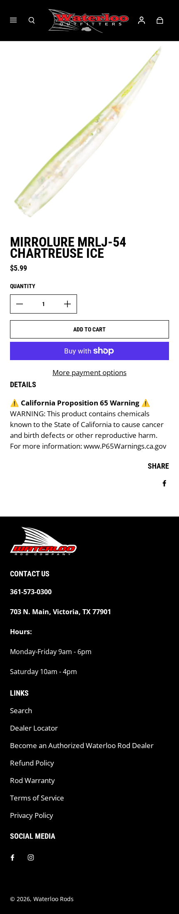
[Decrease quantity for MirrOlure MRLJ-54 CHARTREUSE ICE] (19, 304)
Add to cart (89, 329)
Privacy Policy (31, 815)
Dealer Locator (34, 728)
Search (21, 710)
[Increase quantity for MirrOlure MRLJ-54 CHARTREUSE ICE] (67, 304)
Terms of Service (37, 798)
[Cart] (160, 20)
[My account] (141, 20)
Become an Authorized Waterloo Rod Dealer (82, 745)
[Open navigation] (19, 20)
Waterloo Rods (53, 899)
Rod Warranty (32, 780)
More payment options (89, 372)
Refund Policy (32, 763)
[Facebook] (12, 857)
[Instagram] (31, 857)
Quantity (22, 286)
